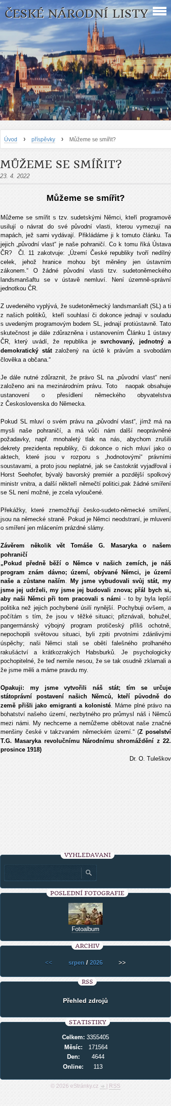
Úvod (10, 139)
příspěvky (43, 139)
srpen (76, 962)
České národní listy (76, 14)
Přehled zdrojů (85, 1000)
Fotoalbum (85, 929)
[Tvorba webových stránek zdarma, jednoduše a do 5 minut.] (103, 1087)
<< (48, 962)
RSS (114, 1086)
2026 (96, 962)
